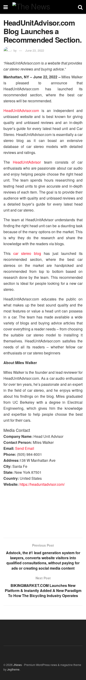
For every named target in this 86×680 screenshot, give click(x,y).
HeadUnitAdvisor (27, 162)
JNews (17, 665)
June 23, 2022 (34, 50)
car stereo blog (27, 253)
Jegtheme (13, 669)
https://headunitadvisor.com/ (42, 484)
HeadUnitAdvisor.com (21, 110)
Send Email (24, 448)
